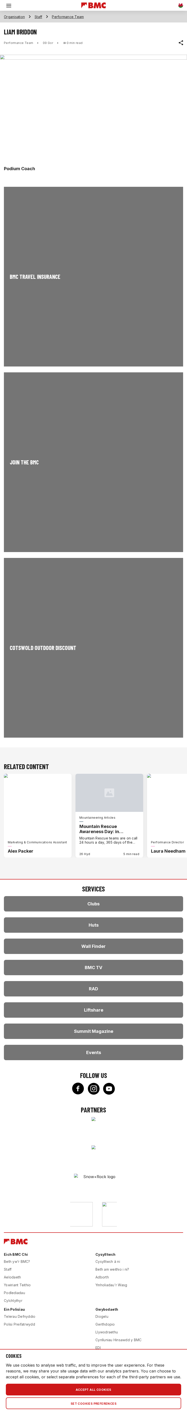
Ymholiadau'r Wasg (111, 1285)
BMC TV (93, 967)
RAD (93, 988)
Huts (94, 925)
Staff (38, 17)
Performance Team (68, 17)
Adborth (102, 1277)
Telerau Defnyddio (19, 1316)
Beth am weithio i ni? (112, 1269)
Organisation (14, 17)
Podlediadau (14, 1293)
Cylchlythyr (13, 1300)
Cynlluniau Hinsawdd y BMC (118, 1340)
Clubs (93, 903)
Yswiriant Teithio (17, 1285)
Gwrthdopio (105, 1324)
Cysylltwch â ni (107, 1261)
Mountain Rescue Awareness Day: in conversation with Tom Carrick (104, 829)
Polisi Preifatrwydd (19, 1324)
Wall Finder (93, 946)
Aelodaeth (12, 1277)
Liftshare (93, 1010)
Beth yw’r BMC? (17, 1261)
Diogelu (101, 1316)
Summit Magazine (93, 1031)
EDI (98, 1348)
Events (93, 1052)
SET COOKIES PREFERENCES (93, 1403)
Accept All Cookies (93, 1390)
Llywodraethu (106, 1332)
